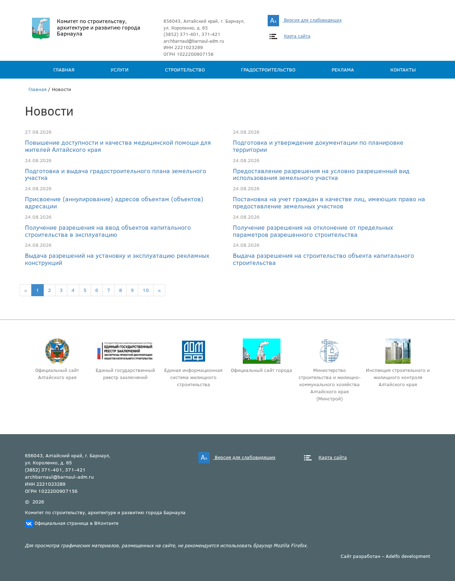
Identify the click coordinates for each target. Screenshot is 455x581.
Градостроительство (268, 69)
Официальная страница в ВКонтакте (76, 522)
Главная (63, 69)
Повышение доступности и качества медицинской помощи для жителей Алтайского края (118, 146)
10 (146, 290)
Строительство (185, 69)
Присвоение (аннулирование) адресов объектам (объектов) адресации (114, 202)
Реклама (343, 69)
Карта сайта (297, 36)
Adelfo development (408, 556)
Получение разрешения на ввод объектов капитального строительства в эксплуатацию (108, 231)
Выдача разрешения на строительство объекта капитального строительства (323, 259)
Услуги (120, 69)
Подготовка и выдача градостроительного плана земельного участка (115, 174)
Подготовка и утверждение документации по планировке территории (318, 146)
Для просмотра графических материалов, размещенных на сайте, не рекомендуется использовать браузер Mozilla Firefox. (166, 545)
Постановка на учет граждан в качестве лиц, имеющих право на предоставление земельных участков (329, 202)
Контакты (403, 69)
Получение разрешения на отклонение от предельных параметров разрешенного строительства (313, 231)
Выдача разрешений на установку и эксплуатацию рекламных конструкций (117, 259)
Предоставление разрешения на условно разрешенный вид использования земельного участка (321, 174)
